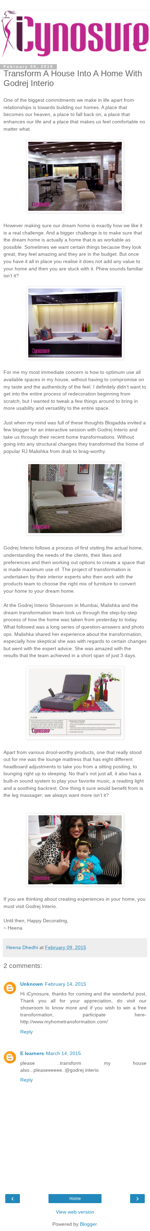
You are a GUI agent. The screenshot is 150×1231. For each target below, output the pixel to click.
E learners (32, 1053)
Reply (26, 1031)
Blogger (88, 1224)
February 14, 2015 (65, 984)
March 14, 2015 (63, 1053)
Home (75, 1198)
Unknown (31, 984)
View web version (75, 1212)
